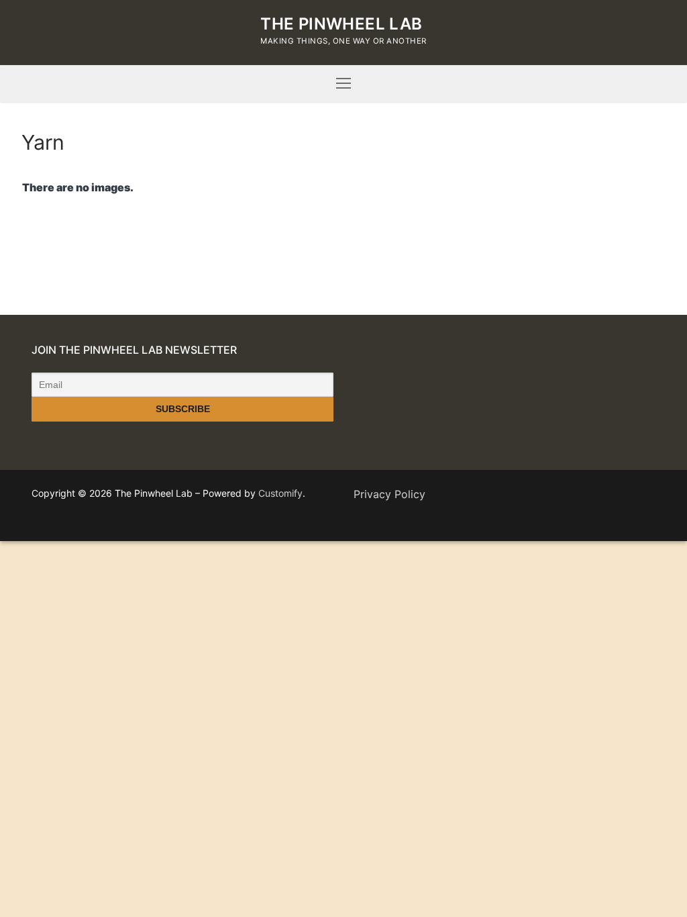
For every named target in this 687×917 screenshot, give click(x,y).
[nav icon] (343, 84)
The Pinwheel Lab (341, 24)
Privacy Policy (389, 494)
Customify (280, 493)
